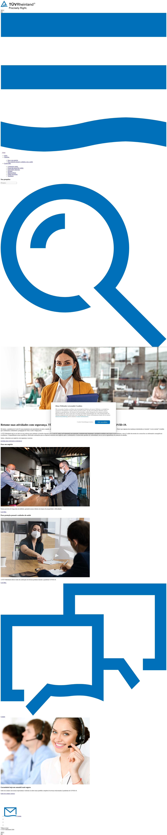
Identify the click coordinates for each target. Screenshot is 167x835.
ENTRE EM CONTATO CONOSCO (11, 441)
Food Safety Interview (14, 169)
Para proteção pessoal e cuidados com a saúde (20, 162)
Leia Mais (4, 512)
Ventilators (10, 176)
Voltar (3, 152)
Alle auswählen (102, 422)
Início (5, 155)
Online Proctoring (12, 174)
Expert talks (7, 163)
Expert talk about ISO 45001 (15, 168)
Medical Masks (12, 173)
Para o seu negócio (13, 160)
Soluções (6, 157)
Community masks (13, 166)
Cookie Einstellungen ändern (85, 422)
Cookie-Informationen (82, 416)
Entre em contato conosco (8, 793)
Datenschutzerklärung (61, 416)
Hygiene (10, 171)
